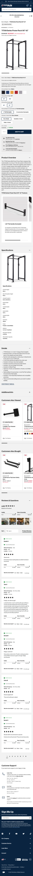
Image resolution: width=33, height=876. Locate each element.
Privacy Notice (11, 865)
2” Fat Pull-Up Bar (8, 112)
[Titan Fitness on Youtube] (16, 834)
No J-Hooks (6, 119)
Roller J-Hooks (7, 122)
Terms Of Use (4, 865)
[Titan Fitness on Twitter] (23, 834)
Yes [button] (15, 572)
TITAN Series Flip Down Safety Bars (11, 478)
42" (9, 105)
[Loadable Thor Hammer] (12, 412)
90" (4, 99)
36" (4, 105)
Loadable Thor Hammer (9, 426)
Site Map (22, 867)
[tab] (26, 531)
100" (10, 99)
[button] (27, 5)
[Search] (29, 9)
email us (14, 798)
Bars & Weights (5, 21)
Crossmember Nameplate (22, 112)
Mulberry (20, 150)
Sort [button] (3, 531)
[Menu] (29, 5)
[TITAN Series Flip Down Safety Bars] (12, 463)
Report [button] (18, 572)
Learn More (17, 139)
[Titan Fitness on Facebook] (9, 834)
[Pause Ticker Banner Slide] (31, 16)
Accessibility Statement (6, 869)
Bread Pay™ (23, 142)
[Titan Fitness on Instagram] (2, 834)
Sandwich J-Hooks (18, 119)
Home (3, 77)
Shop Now (17, 16)
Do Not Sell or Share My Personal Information (10, 867)
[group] (16, 506)
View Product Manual (8, 384)
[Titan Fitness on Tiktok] (30, 834)
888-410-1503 (19, 776)
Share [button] (21, 572)
